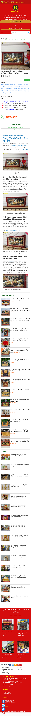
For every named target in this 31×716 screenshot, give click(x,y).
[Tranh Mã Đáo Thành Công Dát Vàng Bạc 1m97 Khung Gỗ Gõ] (5, 393)
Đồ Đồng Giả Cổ (7, 692)
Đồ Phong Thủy (20, 671)
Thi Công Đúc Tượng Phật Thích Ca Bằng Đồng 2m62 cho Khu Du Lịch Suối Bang (20, 475)
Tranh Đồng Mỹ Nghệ (7, 669)
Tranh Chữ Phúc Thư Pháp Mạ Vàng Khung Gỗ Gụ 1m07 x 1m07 (20, 380)
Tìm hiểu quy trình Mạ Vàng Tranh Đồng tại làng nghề (19, 516)
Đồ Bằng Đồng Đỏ (7, 693)
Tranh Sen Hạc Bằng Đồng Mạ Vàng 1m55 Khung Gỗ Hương (19, 400)
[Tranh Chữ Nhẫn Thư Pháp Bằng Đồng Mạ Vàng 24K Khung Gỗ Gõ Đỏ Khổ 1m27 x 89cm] (5, 332)
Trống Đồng (19, 669)
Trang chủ (4, 38)
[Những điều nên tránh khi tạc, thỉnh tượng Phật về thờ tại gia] (5, 467)
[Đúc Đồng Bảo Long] (15, 9)
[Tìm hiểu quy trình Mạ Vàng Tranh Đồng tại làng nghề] (5, 517)
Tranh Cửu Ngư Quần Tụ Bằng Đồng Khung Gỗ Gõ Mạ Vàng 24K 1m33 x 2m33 (19, 349)
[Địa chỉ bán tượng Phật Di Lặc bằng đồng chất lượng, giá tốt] (5, 578)
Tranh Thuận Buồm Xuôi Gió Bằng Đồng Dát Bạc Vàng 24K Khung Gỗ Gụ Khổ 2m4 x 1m (19, 309)
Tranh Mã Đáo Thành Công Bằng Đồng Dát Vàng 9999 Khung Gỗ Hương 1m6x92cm (20, 440)
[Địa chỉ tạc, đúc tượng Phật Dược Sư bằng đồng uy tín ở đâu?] (5, 588)
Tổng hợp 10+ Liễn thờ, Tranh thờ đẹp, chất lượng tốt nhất (19, 536)
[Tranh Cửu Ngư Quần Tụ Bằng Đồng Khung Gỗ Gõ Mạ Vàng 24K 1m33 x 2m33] (5, 352)
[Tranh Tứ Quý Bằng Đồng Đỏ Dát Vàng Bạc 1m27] (5, 413)
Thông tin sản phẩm (15, 124)
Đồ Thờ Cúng (5, 667)
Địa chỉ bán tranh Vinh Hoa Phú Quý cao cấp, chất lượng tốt (19, 526)
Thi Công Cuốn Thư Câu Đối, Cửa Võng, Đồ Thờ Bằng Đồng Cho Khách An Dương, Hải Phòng (19, 495)
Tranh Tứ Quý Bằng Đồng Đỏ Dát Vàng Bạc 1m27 (20, 410)
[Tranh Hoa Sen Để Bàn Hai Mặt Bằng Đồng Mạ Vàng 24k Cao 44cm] (5, 373)
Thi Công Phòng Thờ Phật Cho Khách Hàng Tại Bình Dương (18, 505)
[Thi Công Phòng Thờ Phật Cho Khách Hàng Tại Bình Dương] (5, 507)
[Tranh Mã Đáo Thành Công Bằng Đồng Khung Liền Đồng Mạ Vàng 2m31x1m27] (5, 433)
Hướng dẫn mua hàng (15, 130)
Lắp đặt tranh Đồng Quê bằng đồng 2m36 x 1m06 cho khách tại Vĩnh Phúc (19, 455)
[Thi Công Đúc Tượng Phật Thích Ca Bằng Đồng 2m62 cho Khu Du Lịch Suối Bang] (5, 477)
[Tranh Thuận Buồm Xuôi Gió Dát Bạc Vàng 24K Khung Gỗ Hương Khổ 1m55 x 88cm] (5, 302)
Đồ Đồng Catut (6, 691)
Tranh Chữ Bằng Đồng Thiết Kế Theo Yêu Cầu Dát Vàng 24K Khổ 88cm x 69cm (19, 339)
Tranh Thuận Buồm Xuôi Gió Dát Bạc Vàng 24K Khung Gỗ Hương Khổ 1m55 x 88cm (19, 299)
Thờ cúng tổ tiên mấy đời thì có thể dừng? (19, 596)
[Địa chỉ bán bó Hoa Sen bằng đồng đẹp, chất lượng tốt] (5, 558)
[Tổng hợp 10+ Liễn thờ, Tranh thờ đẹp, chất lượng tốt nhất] (5, 538)
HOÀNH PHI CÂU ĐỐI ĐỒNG (9, 702)
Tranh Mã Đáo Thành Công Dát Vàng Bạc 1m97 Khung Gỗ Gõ (19, 390)
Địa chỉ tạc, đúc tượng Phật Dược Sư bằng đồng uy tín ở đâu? (19, 586)
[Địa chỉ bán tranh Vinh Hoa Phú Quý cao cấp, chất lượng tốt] (5, 528)
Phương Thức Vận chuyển (15, 127)
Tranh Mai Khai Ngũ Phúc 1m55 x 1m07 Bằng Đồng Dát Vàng (19, 420)
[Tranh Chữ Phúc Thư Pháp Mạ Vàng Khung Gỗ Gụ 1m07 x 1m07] (5, 383)
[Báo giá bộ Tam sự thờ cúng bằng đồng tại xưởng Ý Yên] (5, 487)
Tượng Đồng (20, 667)
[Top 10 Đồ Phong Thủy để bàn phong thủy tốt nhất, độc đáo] (5, 548)
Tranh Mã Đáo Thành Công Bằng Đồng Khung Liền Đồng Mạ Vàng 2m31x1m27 (19, 430)
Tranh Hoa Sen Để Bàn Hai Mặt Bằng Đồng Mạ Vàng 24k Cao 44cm (20, 370)
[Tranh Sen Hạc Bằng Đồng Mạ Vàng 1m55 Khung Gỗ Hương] (5, 403)
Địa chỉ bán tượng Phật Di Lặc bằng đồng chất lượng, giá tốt (18, 576)
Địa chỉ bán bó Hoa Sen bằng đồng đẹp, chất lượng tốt (18, 556)
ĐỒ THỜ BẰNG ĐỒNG (8, 701)
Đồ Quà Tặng (5, 673)
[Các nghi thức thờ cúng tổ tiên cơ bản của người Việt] (5, 568)
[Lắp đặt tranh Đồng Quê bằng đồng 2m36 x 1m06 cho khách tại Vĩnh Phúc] (5, 457)
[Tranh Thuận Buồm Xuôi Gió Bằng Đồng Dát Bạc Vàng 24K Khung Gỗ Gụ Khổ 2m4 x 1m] (5, 312)
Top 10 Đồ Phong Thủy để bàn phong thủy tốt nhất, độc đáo (18, 546)
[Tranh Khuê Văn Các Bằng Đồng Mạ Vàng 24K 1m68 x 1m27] (5, 362)
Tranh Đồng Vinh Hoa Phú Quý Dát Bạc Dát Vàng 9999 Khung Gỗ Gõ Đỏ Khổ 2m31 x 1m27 (20, 319)
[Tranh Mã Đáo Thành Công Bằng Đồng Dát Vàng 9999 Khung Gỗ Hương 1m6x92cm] (5, 443)
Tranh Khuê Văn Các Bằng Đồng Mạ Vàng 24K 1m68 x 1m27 (19, 360)
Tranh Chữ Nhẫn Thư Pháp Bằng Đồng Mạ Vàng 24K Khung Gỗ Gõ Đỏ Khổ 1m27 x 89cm (19, 329)
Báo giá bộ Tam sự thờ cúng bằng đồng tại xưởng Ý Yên (19, 485)
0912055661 (18, 21)
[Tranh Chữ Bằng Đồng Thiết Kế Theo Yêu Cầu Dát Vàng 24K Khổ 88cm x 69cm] (5, 342)
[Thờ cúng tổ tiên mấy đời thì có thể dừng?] (5, 598)
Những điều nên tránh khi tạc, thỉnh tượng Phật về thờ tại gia (20, 465)
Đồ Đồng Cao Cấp (7, 671)
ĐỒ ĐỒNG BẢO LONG (8, 699)
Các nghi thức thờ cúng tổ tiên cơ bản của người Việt (19, 566)
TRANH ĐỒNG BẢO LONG (9, 700)
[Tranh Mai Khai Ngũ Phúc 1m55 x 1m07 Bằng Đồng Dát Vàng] (5, 423)
